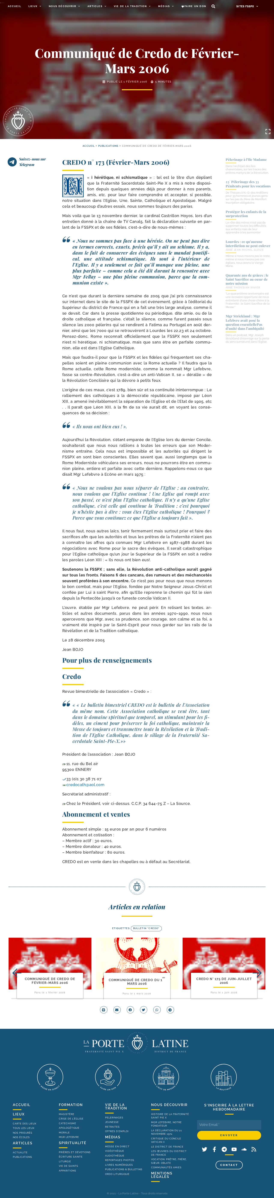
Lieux (32, 6)
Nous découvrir (62, 6)
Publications (108, 146)
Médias (164, 6)
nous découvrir (169, 1105)
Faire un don (195, 6)
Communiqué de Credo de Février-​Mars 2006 (50, 981)
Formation (71, 1105)
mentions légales (162, 1175)
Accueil (14, 6)
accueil (89, 146)
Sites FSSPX (245, 6)
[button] (213, 6)
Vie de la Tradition (130, 6)
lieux (19, 1114)
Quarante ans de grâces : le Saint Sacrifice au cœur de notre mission (247, 279)
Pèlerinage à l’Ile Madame (246, 159)
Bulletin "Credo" (146, 928)
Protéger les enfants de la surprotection (246, 213)
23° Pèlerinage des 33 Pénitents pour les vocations (248, 183)
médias (113, 1137)
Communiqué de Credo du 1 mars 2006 (137, 982)
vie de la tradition (116, 1106)
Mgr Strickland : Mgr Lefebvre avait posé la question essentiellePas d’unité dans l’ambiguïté (245, 322)
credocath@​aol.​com (85, 784)
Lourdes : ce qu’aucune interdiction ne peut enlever (248, 243)
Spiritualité (72, 1143)
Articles (95, 6)
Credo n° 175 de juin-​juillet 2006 (224, 981)
